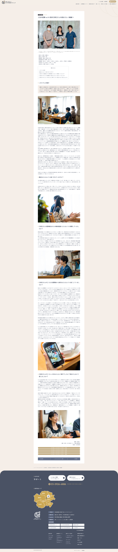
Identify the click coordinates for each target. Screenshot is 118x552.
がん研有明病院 (75, 527)
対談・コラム (98, 3)
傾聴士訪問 (68, 541)
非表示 (54, 68)
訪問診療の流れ (59, 537)
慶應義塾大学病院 (75, 524)
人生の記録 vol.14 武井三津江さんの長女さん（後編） (59, 449)
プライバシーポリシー (77, 550)
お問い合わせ (113, 1)
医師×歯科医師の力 (113, 3)
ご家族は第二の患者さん (70, 535)
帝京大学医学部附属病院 (52, 527)
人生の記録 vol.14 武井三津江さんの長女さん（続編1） (59, 452)
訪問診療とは (59, 535)
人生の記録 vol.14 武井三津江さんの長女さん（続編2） (59, 454)
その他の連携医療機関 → (80, 530)
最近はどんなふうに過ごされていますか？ (46, 72)
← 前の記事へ (41, 458)
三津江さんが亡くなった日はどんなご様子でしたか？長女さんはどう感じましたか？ (53, 77)
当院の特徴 (50, 537)
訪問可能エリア (59, 542)
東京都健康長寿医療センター (53, 524)
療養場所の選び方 (69, 537)
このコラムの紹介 (42, 70)
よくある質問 (101, 1)
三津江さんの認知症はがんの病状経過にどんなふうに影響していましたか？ (52, 73)
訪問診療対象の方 (60, 540)
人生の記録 (40, 14)
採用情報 (105, 1)
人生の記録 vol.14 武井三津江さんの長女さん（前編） (59, 447)
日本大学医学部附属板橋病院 (65, 524)
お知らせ (79, 540)
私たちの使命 (51, 535)
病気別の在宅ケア (92, 3)
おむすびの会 (68, 543)
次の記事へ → (76, 458)
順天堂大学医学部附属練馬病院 (65, 527)
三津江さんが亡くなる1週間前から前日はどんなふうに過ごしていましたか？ (52, 75)
